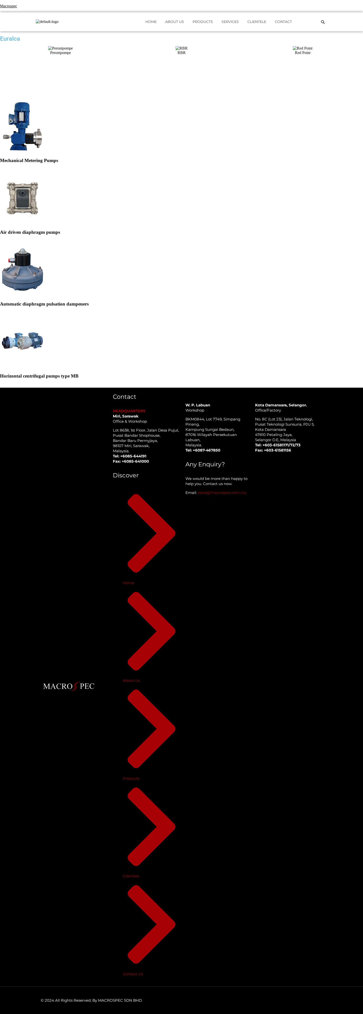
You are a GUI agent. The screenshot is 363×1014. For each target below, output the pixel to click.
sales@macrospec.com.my (222, 492)
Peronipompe (60, 53)
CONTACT (283, 21)
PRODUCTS (203, 21)
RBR (182, 53)
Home (151, 21)
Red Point (302, 53)
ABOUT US (174, 21)
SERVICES (230, 21)
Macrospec (8, 6)
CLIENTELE (256, 21)
